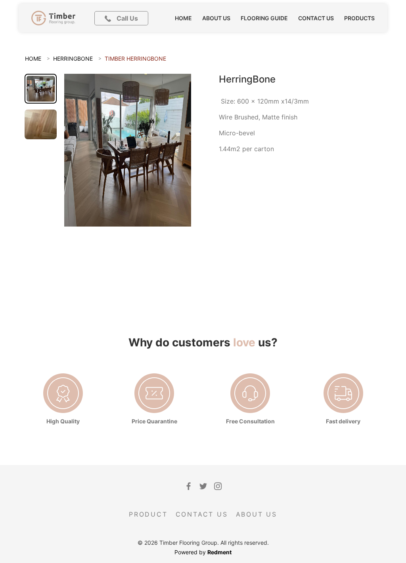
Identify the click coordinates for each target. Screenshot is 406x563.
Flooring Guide (264, 18)
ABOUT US (256, 514)
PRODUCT (148, 514)
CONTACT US (202, 514)
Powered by (203, 552)
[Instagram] (218, 486)
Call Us (126, 18)
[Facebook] (188, 486)
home (183, 18)
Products (359, 18)
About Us (216, 18)
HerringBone (73, 58)
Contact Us (316, 18)
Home (33, 58)
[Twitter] (203, 486)
